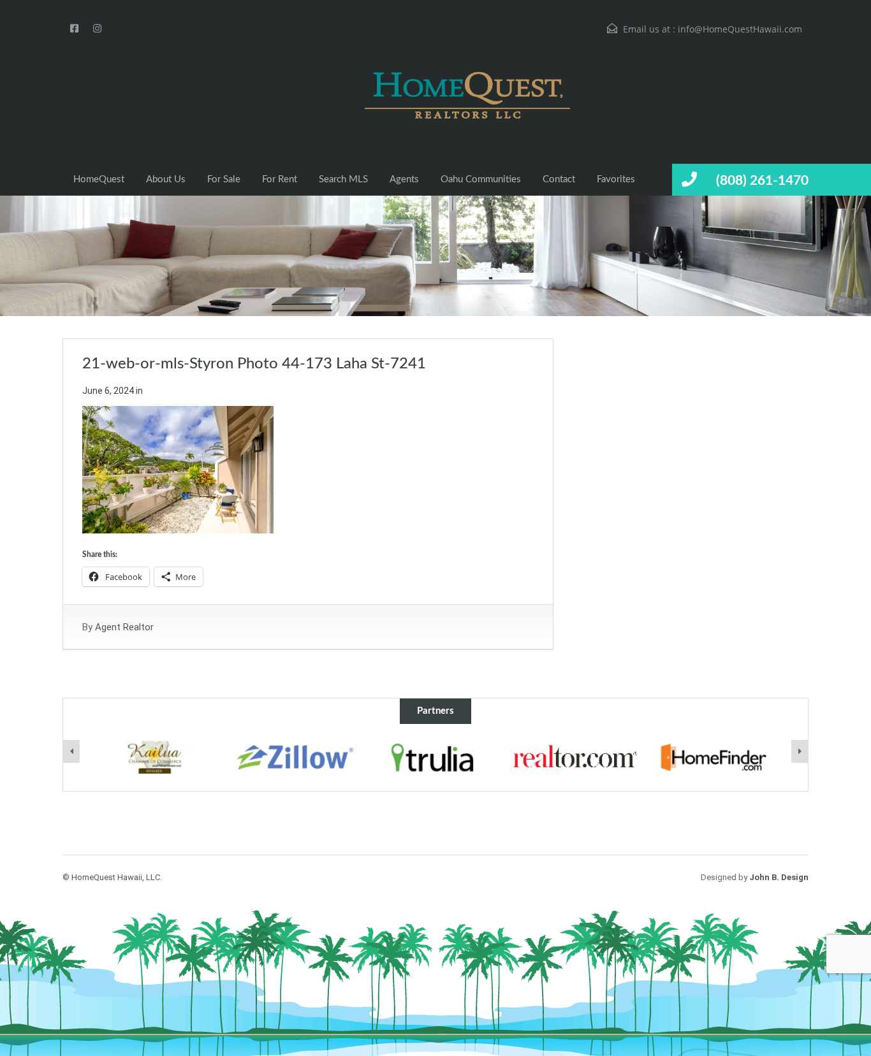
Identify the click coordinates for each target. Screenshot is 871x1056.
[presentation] (71, 751)
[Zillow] (296, 757)
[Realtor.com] (576, 757)
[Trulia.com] (435, 757)
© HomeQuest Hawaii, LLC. (112, 877)
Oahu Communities (481, 179)
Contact (559, 179)
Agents (404, 179)
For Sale (223, 179)
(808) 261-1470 (762, 180)
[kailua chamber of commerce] (155, 757)
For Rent (279, 179)
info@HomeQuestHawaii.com (740, 29)
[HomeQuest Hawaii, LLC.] (426, 95)
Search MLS (343, 179)
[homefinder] (716, 757)
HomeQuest (98, 179)
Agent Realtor (124, 627)
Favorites (616, 179)
